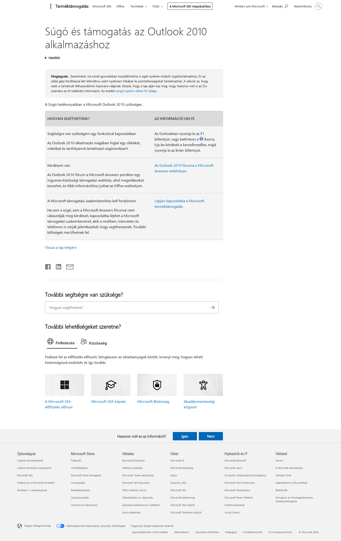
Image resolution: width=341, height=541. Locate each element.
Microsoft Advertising (182, 497)
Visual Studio (232, 512)
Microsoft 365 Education (136, 482)
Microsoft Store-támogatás (86, 475)
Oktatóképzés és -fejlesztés (137, 497)
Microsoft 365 (102, 6)
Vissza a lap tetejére (61, 247)
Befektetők (281, 490)
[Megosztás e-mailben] (68, 265)
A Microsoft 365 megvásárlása (190, 6)
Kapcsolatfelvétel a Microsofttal (150, 532)
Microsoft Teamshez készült (186, 512)
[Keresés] (213, 307)
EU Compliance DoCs (280, 532)
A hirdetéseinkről (252, 532)
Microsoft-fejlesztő (235, 460)
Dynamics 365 (178, 482)
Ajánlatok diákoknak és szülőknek (141, 505)
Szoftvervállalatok (234, 505)
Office (120, 6)
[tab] (62, 342)
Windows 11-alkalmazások (32, 490)
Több (155, 6)
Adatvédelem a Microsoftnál (291, 482)
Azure (173, 475)
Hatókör (54, 57)
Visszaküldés (78, 482)
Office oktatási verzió (134, 490)
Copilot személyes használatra (34, 468)
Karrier (279, 460)
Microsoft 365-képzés (108, 401)
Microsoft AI (177, 460)
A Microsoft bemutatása (289, 468)
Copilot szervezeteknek (30, 460)
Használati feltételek (207, 532)
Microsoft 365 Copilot (182, 505)
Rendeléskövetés (80, 490)
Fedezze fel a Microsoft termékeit (36, 482)
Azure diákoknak (131, 512)
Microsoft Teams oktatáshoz (138, 475)
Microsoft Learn (233, 468)
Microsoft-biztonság (181, 468)
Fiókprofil (76, 460)
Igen (184, 436)
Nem (211, 436)
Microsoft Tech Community (240, 482)
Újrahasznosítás (80, 497)
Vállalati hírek (283, 475)
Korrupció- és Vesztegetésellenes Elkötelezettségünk (294, 499)
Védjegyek (231, 532)
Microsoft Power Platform (239, 497)
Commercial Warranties (84, 505)
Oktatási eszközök (132, 468)
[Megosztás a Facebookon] (48, 265)
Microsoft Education (133, 460)
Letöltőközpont (79, 468)
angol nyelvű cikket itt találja (136, 91)
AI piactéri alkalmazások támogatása (245, 475)
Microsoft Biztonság (153, 401)
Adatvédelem (181, 532)
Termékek (136, 6)
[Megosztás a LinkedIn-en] (56, 265)
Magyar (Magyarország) (37, 525)
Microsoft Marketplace (237, 490)
